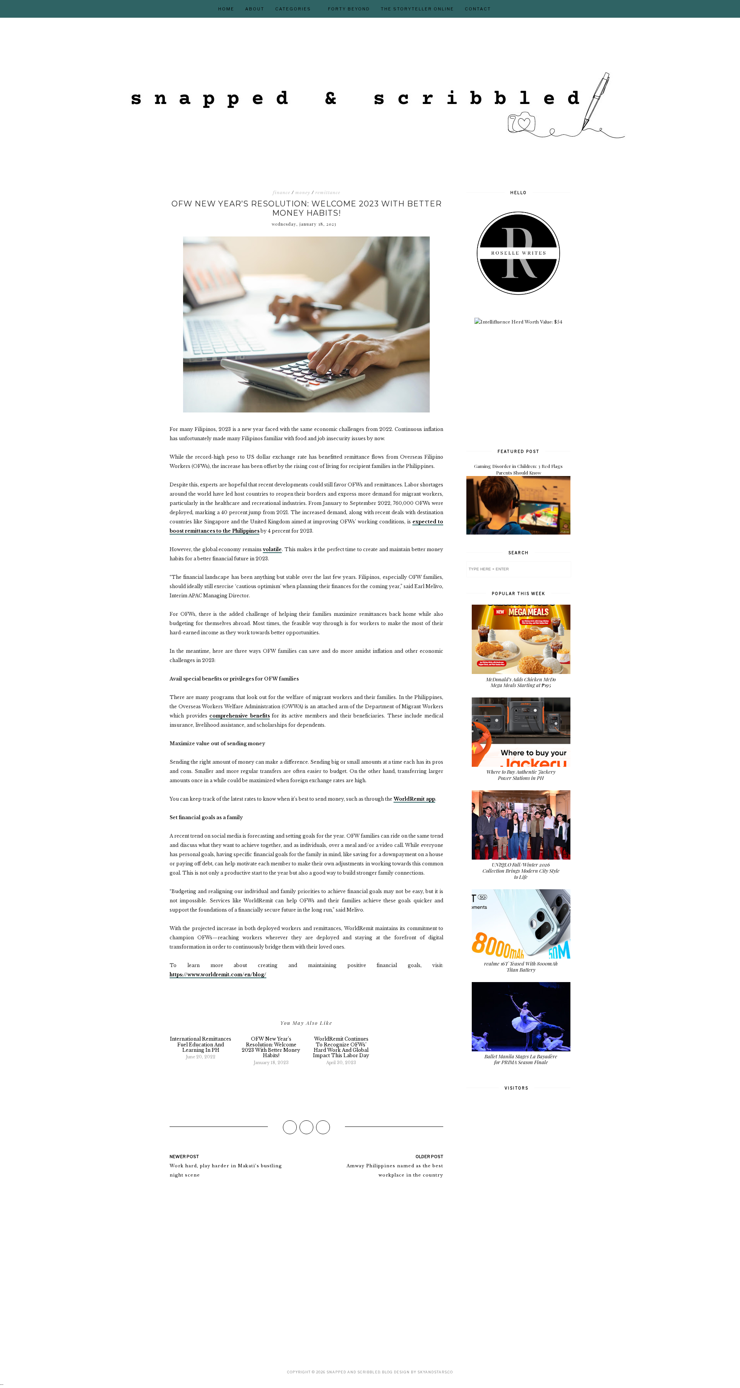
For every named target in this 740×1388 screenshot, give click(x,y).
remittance (327, 192)
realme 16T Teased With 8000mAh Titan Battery (521, 966)
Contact (478, 9)
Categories (293, 9)
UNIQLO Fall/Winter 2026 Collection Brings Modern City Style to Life (521, 870)
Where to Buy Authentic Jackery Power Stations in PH (520, 774)
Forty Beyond (349, 9)
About (254, 9)
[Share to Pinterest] (323, 1127)
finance (281, 192)
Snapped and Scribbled (353, 1372)
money (302, 192)
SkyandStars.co (435, 1372)
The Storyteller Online (417, 9)
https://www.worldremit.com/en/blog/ (218, 974)
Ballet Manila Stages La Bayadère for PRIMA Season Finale (520, 1059)
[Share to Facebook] (290, 1127)
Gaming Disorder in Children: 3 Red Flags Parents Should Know (518, 469)
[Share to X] (306, 1127)
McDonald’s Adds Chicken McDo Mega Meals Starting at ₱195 (521, 682)
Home (226, 9)
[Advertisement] (524, 386)
